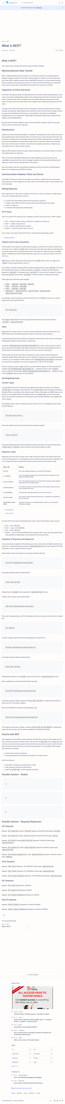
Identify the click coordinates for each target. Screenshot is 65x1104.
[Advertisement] (32, 25)
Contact (13, 1093)
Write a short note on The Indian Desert (26, 1040)
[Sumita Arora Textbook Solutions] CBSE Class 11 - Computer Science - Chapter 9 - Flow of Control (33, 1020)
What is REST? (10, 513)
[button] (51, 987)
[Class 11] (21, 1017)
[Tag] (8, 924)
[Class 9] (21, 1012)
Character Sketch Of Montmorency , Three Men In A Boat (31, 1014)
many (3, 461)
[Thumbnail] (28, 926)
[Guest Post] (21, 1081)
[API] (4, 915)
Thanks (38, 1093)
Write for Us (32, 1093)
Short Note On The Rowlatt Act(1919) (25, 1027)
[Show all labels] (14, 1066)
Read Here (39, 7)
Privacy (25, 1093)
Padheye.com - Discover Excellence (14, 1100)
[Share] (60, 50)
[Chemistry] (21, 1030)
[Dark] (59, 2)
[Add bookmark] (56, 50)
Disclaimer (19, 1093)
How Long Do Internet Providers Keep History (28, 1083)
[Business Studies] (23, 1075)
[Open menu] (3, 2)
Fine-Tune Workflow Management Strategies (28, 1077)
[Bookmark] (62, 2)
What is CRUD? (10, 238)
